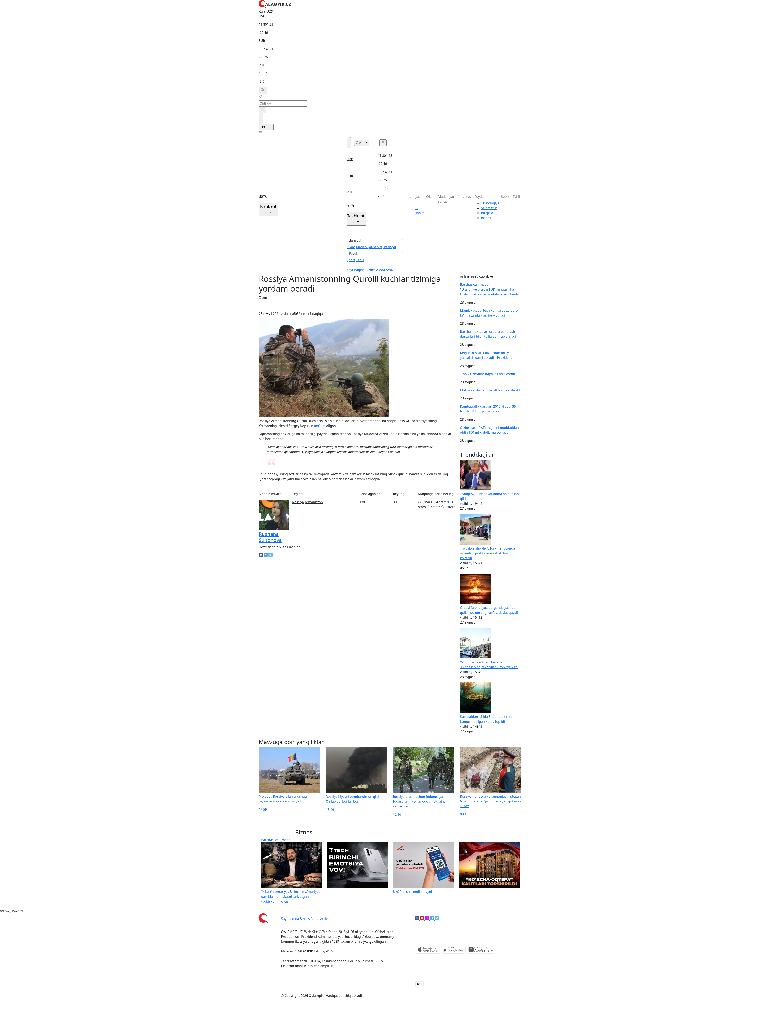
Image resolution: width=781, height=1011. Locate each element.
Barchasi (474, 284)
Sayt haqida (356, 270)
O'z (263, 127)
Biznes (370, 270)
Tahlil (360, 260)
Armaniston (314, 502)
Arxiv (389, 270)
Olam (351, 247)
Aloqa (380, 270)
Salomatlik (489, 208)
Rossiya (298, 502)
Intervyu (389, 247)
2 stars (435, 507)
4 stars (441, 502)
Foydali (354, 253)
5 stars (427, 502)
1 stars (450, 507)
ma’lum (319, 425)
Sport (351, 260)
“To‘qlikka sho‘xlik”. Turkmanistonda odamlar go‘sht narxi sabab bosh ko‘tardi (487, 553)
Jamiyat (355, 240)
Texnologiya (490, 203)
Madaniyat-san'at (369, 247)
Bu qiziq (487, 213)
